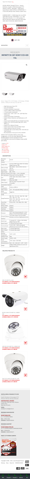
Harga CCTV (7, 101)
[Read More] (15, 266)
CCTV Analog (21, 101)
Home (2, 101)
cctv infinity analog (5, 150)
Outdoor (15, 317)
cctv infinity (6, 149)
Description (7, 156)
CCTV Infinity (14, 101)
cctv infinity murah (5, 152)
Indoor (15, 283)
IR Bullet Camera (5, 147)
